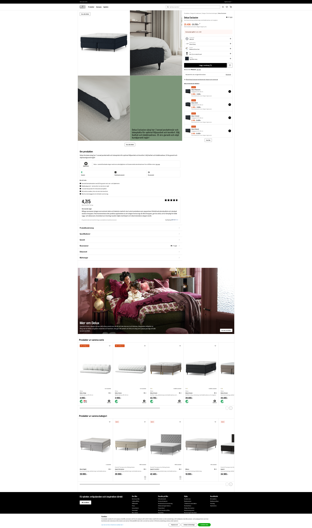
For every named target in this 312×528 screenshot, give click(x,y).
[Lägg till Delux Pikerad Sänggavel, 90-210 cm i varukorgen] (229, 131)
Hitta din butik (162, 499)
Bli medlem (85, 502)
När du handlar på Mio (164, 510)
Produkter (187, 13)
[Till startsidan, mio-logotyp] (83, 7)
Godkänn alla (204, 524)
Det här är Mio (135, 499)
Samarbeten (135, 508)
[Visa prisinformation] (199, 23)
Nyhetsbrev (213, 506)
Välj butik (228, 74)
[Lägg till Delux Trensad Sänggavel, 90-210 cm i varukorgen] (229, 117)
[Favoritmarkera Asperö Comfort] (180, 422)
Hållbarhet (135, 503)
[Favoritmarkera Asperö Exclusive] (145, 422)
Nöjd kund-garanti (119, 175)
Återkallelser (187, 506)
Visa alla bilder (85, 14)
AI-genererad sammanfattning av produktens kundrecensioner (99, 220)
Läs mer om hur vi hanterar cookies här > (112, 525)
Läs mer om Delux (226, 330)
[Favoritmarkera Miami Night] (109, 422)
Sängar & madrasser (195, 13)
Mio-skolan (135, 512)
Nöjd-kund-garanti (189, 510)
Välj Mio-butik (227, 2)
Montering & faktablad (190, 512)
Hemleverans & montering (165, 503)
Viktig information (189, 508)
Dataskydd (135, 510)
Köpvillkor (161, 512)
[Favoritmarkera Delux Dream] (180, 345)
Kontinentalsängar (212, 13)
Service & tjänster (162, 501)
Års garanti (151, 175)
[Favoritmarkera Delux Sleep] (109, 345)
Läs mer (199, 69)
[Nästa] (230, 408)
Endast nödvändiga (189, 524)
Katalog (212, 503)
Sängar (204, 13)
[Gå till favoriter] (226, 7)
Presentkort (161, 508)
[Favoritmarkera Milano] (215, 422)
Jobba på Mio (135, 501)
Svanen (83, 175)
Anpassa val (174, 524)
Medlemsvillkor (214, 501)
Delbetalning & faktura (164, 506)
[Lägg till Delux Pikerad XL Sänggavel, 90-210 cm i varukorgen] (229, 91)
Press (133, 506)
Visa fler (208, 140)
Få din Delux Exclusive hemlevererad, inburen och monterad (202, 79)
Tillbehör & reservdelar (190, 503)
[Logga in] (223, 7)
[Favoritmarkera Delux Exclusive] (229, 65)
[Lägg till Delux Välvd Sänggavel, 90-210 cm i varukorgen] (229, 104)
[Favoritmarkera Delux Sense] (145, 345)
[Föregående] (227, 408)
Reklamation (187, 501)
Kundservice (187, 499)
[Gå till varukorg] (230, 7)
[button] (156, 42)
